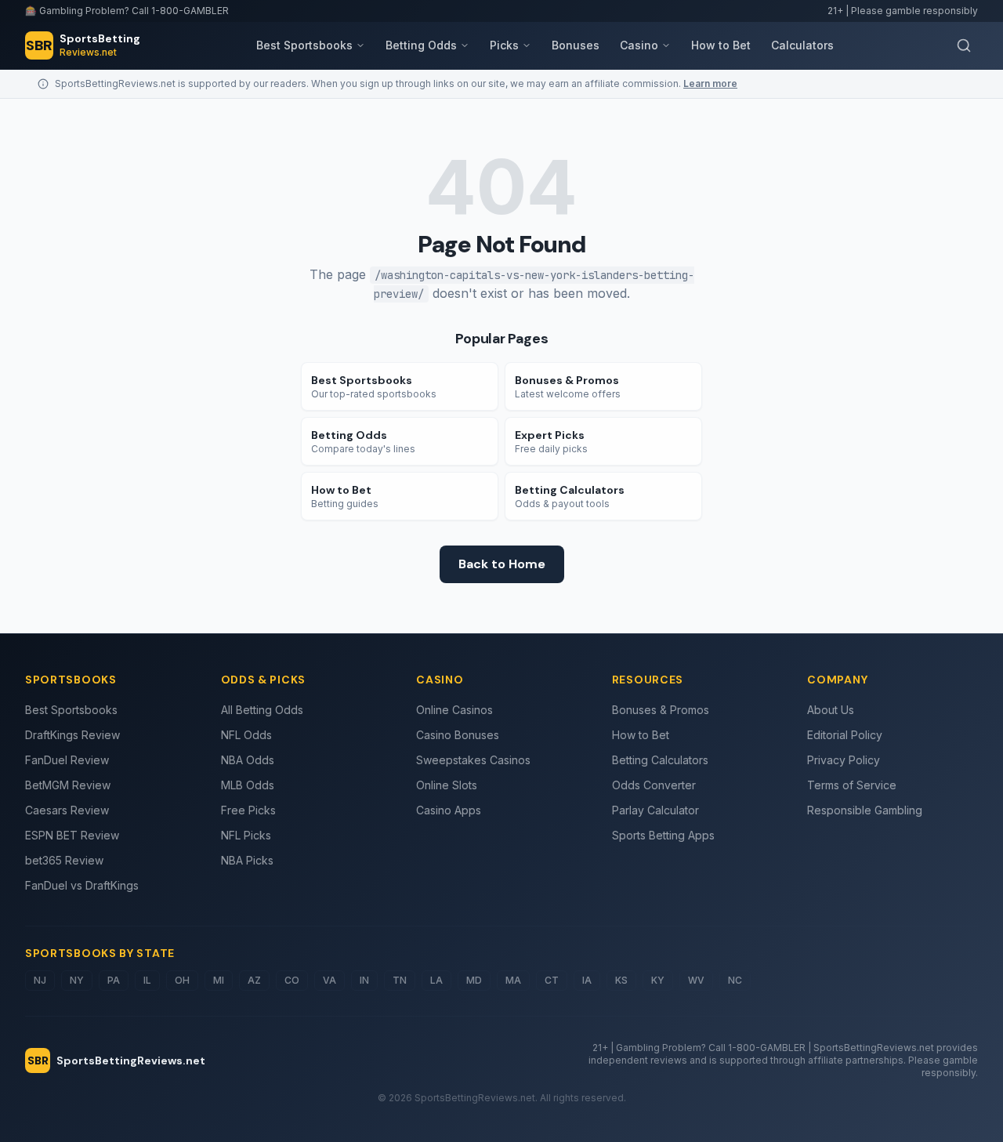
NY (77, 980)
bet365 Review (64, 860)
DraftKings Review (72, 734)
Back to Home (501, 564)
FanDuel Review (67, 760)
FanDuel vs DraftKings (82, 885)
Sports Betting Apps (663, 835)
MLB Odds (247, 785)
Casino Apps (448, 810)
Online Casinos (454, 709)
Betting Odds (421, 45)
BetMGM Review (67, 785)
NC (735, 980)
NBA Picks (247, 860)
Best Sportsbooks (304, 45)
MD (474, 980)
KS (621, 980)
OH (182, 980)
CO (291, 980)
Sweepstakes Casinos (473, 760)
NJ (40, 980)
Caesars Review (67, 810)
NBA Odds (247, 760)
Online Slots (446, 785)
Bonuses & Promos (660, 709)
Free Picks (248, 810)
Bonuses (575, 45)
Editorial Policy (844, 734)
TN (400, 980)
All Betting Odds (262, 709)
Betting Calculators (660, 760)
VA (329, 980)
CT (552, 980)
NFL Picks (246, 835)
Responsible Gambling (864, 810)
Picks (504, 45)
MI (218, 980)
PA (113, 980)
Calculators (802, 45)
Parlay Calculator (655, 810)
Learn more (710, 83)
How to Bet (721, 45)
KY (657, 980)
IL (147, 980)
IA (587, 980)
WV (696, 980)
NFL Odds (246, 734)
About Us (830, 709)
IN (364, 980)
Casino (639, 45)
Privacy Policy (843, 760)
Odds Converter (654, 785)
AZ (254, 980)
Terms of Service (851, 785)
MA (513, 980)
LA (436, 980)
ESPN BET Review (72, 835)
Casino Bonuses (457, 734)
